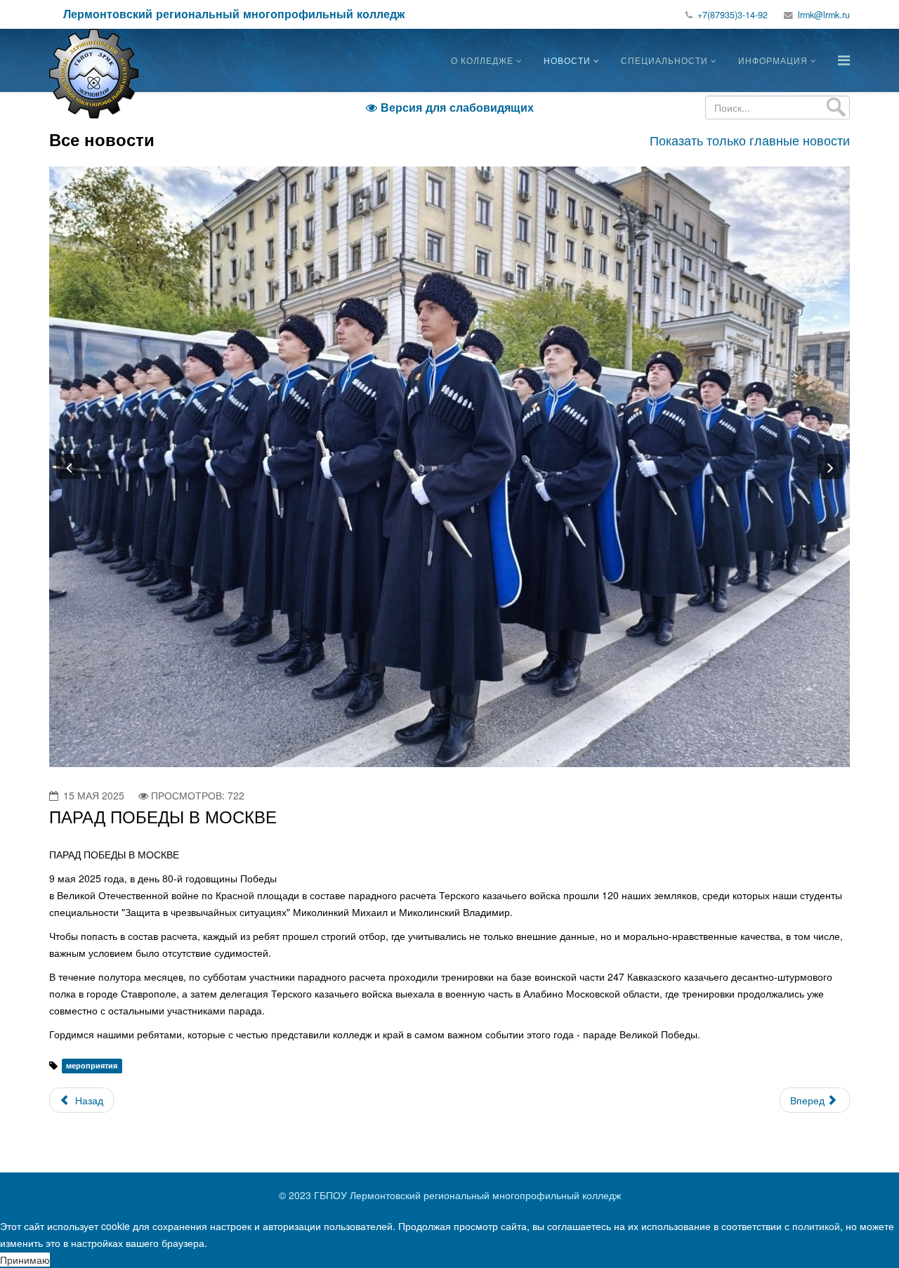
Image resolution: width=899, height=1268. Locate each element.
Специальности (664, 60)
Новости (567, 60)
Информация (773, 60)
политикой (816, 1226)
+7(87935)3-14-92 (732, 14)
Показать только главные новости (750, 140)
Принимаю (25, 1260)
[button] (68, 466)
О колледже (482, 60)
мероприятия (91, 1066)
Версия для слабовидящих (450, 107)
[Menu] (844, 59)
